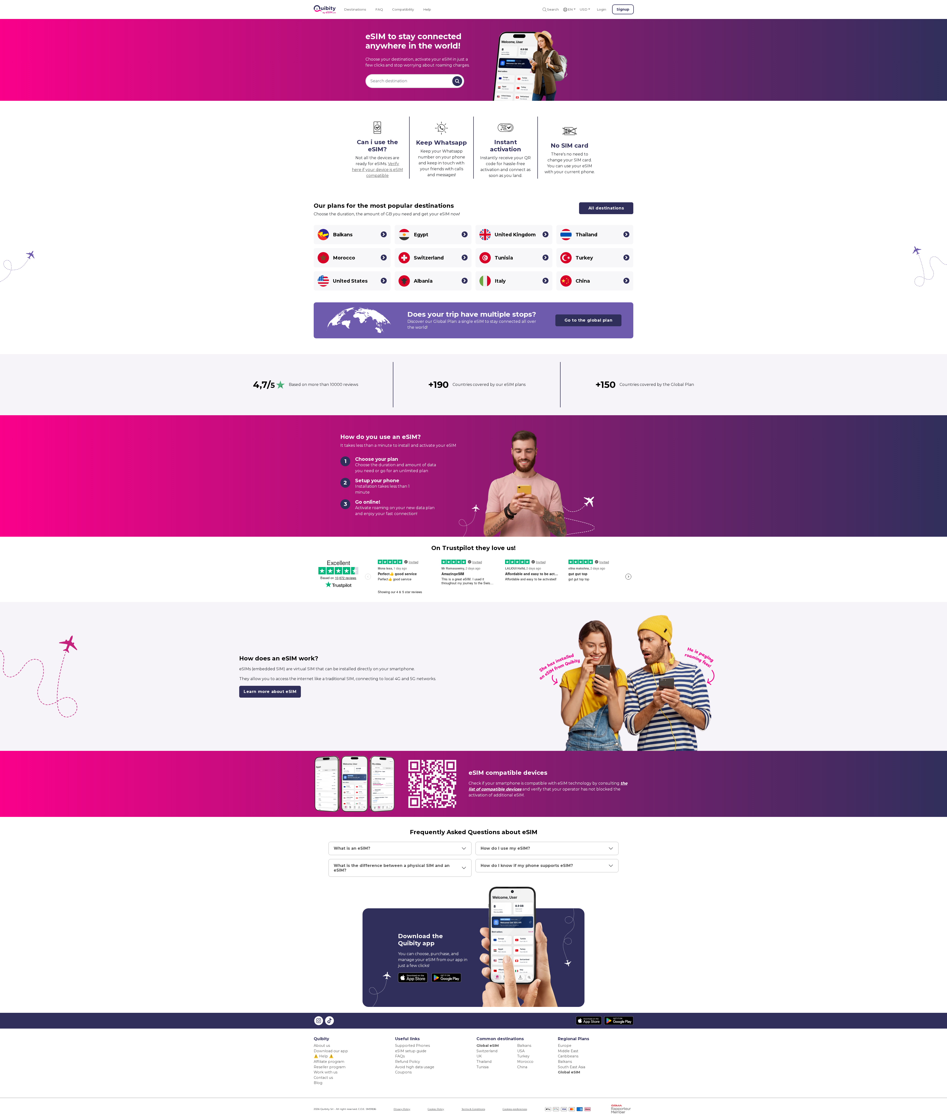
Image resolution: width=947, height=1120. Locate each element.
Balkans (524, 1045)
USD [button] (583, 9)
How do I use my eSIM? (505, 848)
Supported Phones (412, 1045)
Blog (318, 1083)
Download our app (331, 1051)
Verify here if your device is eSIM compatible (377, 169)
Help (427, 9)
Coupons (403, 1072)
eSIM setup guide (410, 1051)
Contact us (323, 1077)
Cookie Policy (436, 1109)
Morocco (525, 1061)
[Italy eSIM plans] (545, 281)
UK (479, 1056)
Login (601, 9)
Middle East (568, 1051)
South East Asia (571, 1067)
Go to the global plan (589, 320)
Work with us (325, 1072)
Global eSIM (487, 1045)
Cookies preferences (515, 1109)
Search (553, 9)
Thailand (484, 1061)
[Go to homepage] (325, 9)
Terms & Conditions (473, 1109)
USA (521, 1051)
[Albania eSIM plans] (465, 281)
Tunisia (482, 1067)
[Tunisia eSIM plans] (545, 257)
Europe (564, 1045)
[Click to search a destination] (457, 81)
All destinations (606, 208)
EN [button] (570, 9)
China (522, 1067)
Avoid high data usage (414, 1067)
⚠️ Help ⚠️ (323, 1056)
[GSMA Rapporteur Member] (621, 1108)
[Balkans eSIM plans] (384, 234)
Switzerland (486, 1051)
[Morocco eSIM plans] (384, 257)
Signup (623, 9)
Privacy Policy (402, 1109)
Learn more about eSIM (270, 691)
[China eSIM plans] (626, 281)
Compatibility (403, 9)
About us (322, 1045)
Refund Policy (407, 1061)
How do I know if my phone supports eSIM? (527, 865)
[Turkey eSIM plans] (626, 257)
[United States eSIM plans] (384, 281)
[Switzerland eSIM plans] (465, 257)
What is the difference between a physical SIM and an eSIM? (392, 868)
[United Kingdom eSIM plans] (545, 234)
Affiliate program (329, 1061)
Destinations (355, 9)
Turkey (523, 1056)
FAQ (379, 9)
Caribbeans (568, 1056)
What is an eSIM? (352, 848)
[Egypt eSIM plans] (465, 234)
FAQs (400, 1056)
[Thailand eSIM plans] (626, 234)
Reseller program (330, 1067)
